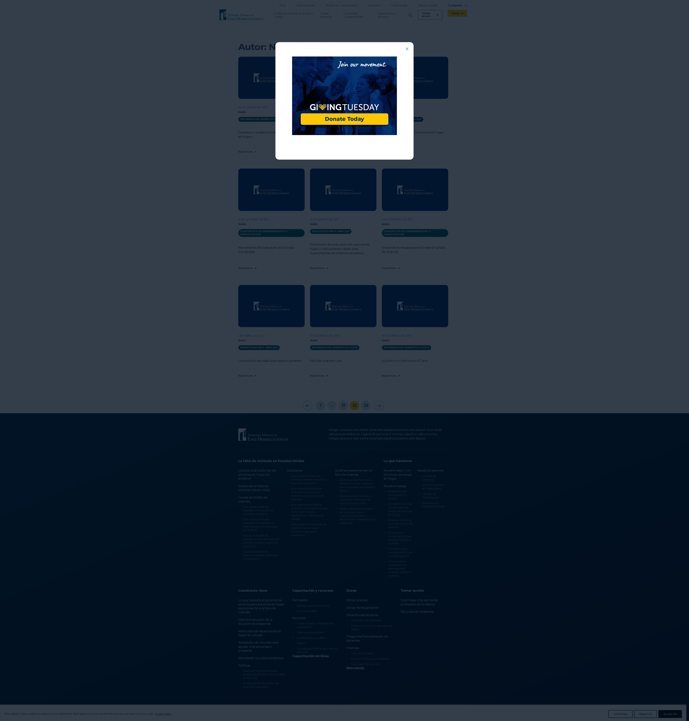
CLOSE (407, 48)
